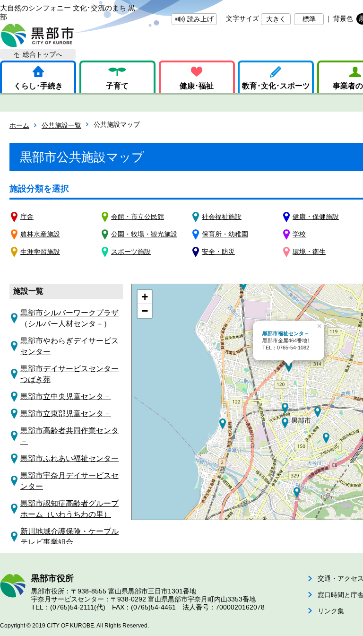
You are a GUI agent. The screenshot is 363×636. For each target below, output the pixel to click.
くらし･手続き (38, 86)
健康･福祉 (197, 86)
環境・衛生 (309, 251)
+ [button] (145, 297)
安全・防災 (218, 251)
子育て (117, 86)
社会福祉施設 (222, 216)
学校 (299, 234)
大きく (276, 19)
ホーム (19, 125)
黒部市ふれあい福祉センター (69, 458)
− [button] (145, 311)
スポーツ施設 (131, 251)
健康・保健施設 (316, 216)
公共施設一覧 (61, 125)
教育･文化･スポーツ (276, 86)
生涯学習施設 (40, 251)
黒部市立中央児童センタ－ (65, 396)
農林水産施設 (40, 234)
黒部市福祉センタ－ (285, 333)
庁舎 (27, 216)
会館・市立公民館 (137, 216)
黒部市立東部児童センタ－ (65, 413)
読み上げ (200, 19)
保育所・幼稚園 (225, 234)
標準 (309, 19)
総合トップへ (42, 54)
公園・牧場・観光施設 (144, 234)
